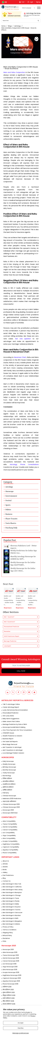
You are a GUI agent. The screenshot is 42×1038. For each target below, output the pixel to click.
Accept (20, 1023)
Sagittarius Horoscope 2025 (12, 975)
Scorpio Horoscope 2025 (11, 972)
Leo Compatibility (9, 833)
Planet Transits (11, 519)
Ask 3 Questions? (9, 621)
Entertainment (11, 496)
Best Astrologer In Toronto (11, 910)
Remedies (7, 631)
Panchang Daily (11, 528)
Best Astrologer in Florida (11, 901)
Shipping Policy (8, 933)
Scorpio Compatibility (10, 841)
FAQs (4, 941)
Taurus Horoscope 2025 (11, 955)
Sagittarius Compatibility (11, 844)
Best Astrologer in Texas (11, 898)
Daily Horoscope (8, 761)
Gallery (5, 872)
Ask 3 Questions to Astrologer (13, 750)
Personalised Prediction (11, 626)
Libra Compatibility (9, 838)
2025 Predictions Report (11, 636)
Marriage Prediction (10, 641)
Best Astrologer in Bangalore (12, 921)
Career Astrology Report (11, 707)
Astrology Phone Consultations (24, 464)
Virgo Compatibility (9, 835)
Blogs (10, 26)
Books (5, 870)
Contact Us (6, 881)
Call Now (21, 671)
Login (31, 2)
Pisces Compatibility (10, 853)
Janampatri (7, 646)
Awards (5, 867)
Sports (7, 505)
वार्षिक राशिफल (7, 790)
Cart (23, 2)
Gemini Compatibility (10, 827)
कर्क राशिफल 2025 (9, 998)
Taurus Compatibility (10, 824)
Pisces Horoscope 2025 (10, 984)
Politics (8, 510)
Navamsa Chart (20, 357)
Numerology (7, 776)
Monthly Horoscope (9, 770)
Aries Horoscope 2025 (10, 952)
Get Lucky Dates (8, 716)
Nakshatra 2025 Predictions (12, 799)
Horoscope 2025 (8, 949)
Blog (4, 878)
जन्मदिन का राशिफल (9, 784)
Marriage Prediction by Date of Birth (15, 724)
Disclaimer (6, 938)
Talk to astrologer (21, 665)
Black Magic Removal (10, 744)
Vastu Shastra (10, 523)
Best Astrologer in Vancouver (12, 913)
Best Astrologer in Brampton (12, 892)
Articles (5, 864)
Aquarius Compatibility (10, 850)
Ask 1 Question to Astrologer (12, 747)
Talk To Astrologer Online (11, 704)
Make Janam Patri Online (11, 721)
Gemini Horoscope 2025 (11, 958)
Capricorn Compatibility (11, 847)
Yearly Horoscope (9, 773)
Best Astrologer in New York (12, 884)
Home (3, 26)
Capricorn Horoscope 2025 (12, 978)
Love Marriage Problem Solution (13, 753)
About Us (6, 861)
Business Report (8, 739)
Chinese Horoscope (9, 796)
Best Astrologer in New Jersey (13, 890)
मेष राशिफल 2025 (8, 990)
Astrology (17, 26)
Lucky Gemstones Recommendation (15, 710)
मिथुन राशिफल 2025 (9, 995)
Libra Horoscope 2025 (10, 970)
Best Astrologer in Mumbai (12, 915)
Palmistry (6, 793)
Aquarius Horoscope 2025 (11, 981)
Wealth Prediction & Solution (12, 736)
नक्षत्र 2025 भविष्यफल (9, 801)
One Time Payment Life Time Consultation (17, 730)
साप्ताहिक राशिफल (8, 781)
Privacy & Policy (8, 927)
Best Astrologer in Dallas (11, 904)
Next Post (8, 584)
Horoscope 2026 (8, 810)
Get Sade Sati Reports (10, 742)
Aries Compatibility (9, 821)
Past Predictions (8, 875)
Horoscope (9, 491)
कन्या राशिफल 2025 (9, 1004)
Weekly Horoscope (9, 764)
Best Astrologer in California (12, 887)
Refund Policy (7, 935)
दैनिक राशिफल (7, 778)
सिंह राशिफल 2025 (8, 1001)
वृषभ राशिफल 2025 (9, 992)
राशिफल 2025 (7, 987)
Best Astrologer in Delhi (10, 918)
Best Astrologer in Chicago (12, 895)
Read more (8, 608)
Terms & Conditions (9, 930)
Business (8, 514)
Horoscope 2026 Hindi (10, 813)
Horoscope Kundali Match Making (14, 727)
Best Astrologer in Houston (12, 907)
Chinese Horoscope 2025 (11, 804)
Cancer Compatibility (10, 830)
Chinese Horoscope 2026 (11, 807)
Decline (20, 1028)
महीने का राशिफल (8, 787)
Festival (8, 501)
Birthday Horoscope (9, 767)
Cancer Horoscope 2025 (11, 961)
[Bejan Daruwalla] (10, 7)
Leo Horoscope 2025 (9, 964)
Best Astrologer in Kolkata (11, 924)
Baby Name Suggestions (11, 719)
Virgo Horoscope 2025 (10, 967)
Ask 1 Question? (9, 617)
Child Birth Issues (8, 733)
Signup (38, 2)
